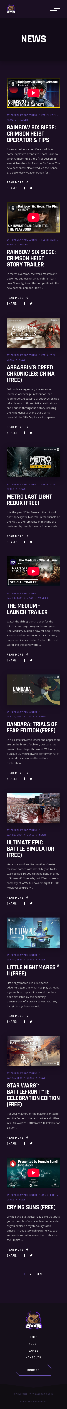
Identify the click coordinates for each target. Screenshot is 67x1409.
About (33, 1344)
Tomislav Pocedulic (24, 115)
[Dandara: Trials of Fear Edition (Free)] (33, 689)
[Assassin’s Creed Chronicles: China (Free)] (33, 333)
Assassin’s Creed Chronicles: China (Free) (31, 374)
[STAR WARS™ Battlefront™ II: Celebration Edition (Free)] (33, 1051)
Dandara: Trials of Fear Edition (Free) (32, 727)
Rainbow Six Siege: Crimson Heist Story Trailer (31, 258)
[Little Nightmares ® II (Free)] (33, 933)
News (10, 120)
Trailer (23, 120)
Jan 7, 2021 (48, 1195)
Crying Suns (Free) (31, 1207)
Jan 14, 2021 (14, 959)
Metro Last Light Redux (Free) (29, 500)
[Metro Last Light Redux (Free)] (33, 462)
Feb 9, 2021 (48, 355)
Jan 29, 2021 (15, 598)
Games (34, 1351)
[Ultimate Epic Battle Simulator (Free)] (33, 808)
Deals (10, 360)
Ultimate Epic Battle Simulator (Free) (30, 849)
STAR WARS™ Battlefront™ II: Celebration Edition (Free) (33, 1095)
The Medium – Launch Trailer (27, 609)
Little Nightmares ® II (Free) (33, 970)
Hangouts (33, 1357)
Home (33, 1337)
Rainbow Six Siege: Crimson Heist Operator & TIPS (31, 133)
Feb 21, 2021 (48, 115)
